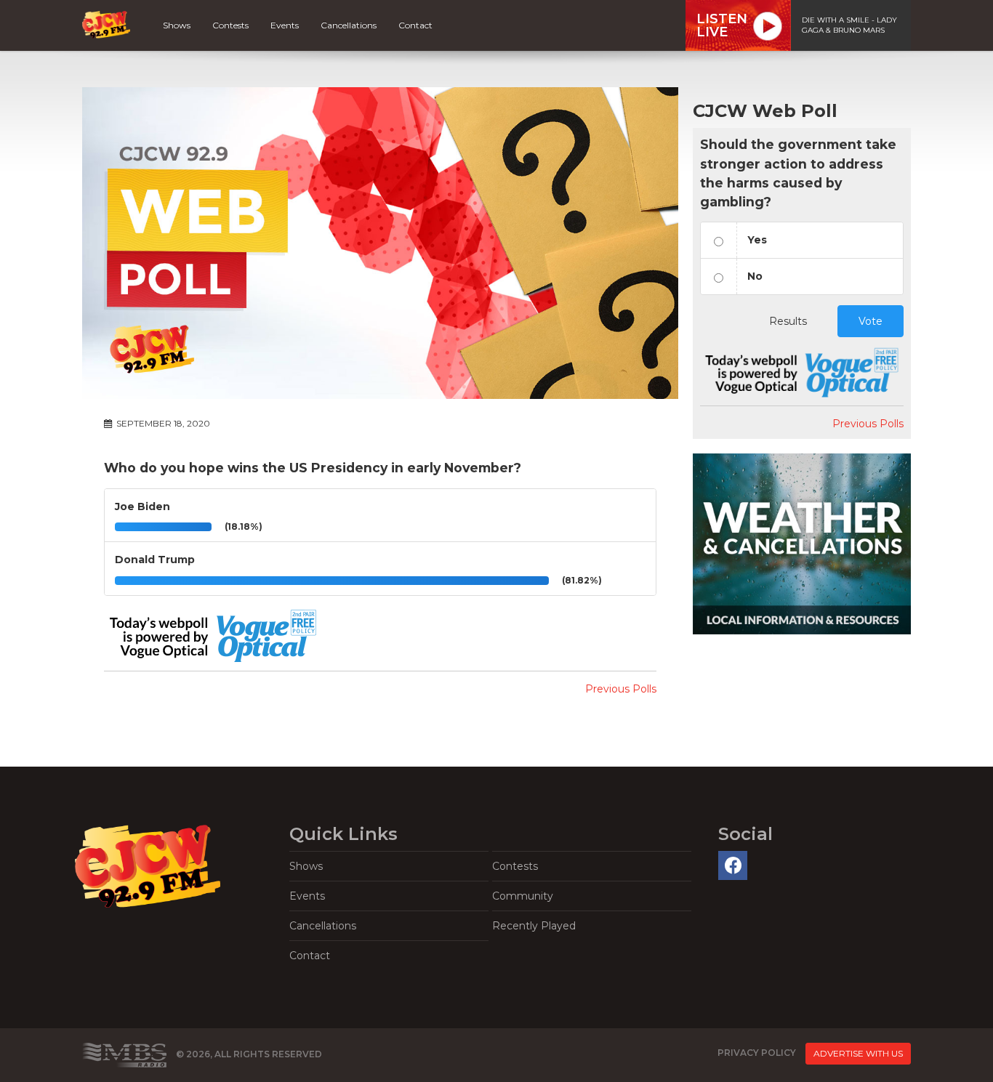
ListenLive (721, 25)
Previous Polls (620, 688)
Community (522, 896)
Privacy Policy (756, 1053)
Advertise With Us (858, 1053)
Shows (176, 25)
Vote (871, 321)
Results (788, 321)
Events (284, 25)
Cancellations (349, 25)
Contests (230, 25)
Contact (415, 25)
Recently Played (534, 925)
